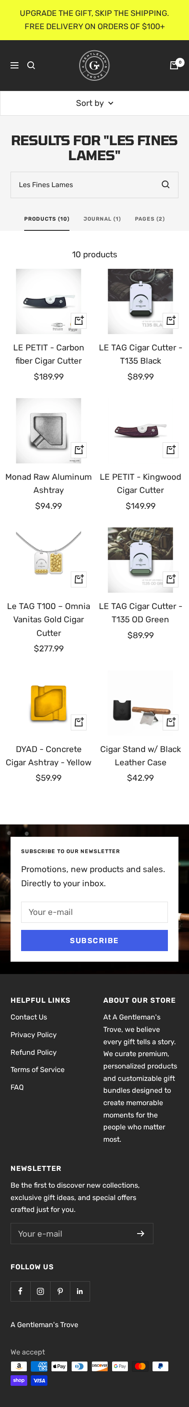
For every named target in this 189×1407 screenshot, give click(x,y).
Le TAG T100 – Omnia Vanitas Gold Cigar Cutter (48, 619)
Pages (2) (150, 219)
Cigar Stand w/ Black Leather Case (140, 755)
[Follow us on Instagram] (40, 1291)
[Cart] (174, 65)
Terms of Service (38, 1069)
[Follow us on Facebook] (20, 1291)
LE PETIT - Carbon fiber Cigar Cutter (48, 354)
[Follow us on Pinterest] (60, 1291)
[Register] (141, 1233)
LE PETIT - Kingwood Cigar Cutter (140, 483)
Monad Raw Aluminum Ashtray (48, 483)
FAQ (17, 1087)
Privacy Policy (34, 1035)
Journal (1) (102, 219)
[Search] (31, 65)
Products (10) (46, 219)
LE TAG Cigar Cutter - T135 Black (140, 354)
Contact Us (29, 1017)
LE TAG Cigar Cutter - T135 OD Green (140, 612)
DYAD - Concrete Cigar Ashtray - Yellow (48, 755)
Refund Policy (34, 1052)
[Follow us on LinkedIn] (80, 1291)
